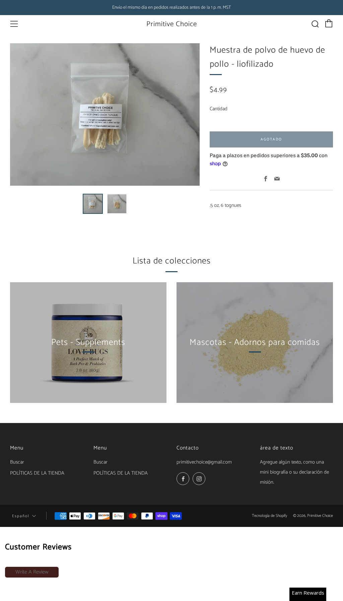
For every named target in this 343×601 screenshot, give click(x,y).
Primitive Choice (171, 24)
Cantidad (218, 109)
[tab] (93, 204)
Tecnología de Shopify (269, 516)
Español (20, 516)
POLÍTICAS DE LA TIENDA (37, 473)
